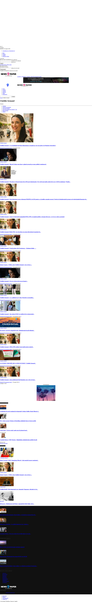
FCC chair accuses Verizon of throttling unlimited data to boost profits (18, 421)
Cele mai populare (6, 108)
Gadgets (4, 91)
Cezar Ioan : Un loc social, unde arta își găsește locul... (14, 430)
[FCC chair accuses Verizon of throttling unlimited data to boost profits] (3, 418)
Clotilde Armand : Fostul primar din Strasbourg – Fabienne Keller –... (18, 248)
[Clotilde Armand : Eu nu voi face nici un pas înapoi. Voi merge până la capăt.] (10, 277)
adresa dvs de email (15, 68)
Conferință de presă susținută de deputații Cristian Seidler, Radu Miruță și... (19, 411)
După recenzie (5, 110)
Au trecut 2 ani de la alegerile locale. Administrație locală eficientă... (17, 330)
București (2, 501)
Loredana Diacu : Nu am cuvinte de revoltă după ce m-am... (15, 533)
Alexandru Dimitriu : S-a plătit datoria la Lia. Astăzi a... (14, 524)
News (4, 88)
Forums (4, 54)
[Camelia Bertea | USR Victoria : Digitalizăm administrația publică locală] (3, 437)
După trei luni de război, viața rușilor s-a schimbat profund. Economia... (18, 566)
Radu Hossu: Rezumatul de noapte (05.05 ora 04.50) (13, 556)
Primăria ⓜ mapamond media (6, 147)
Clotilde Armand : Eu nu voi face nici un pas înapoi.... (14, 281)
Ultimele (4, 106)
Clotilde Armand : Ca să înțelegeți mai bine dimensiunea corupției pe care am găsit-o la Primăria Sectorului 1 (28, 145)
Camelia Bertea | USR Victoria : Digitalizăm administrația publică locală (18, 439)
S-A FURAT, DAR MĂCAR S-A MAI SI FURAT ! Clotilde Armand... (18, 363)
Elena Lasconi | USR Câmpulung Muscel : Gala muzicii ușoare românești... (19, 460)
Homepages (5, 94)
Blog (3, 53)
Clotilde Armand (3, 143)
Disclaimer (5, 595)
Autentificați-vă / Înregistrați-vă (9, 50)
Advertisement (5, 598)
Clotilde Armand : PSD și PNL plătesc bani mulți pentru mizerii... (17, 347)
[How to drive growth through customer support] (3, 544)
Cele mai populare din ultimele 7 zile (10, 109)
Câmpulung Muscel (4, 457)
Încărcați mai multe (4, 443)
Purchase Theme (6, 56)
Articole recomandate (7, 107)
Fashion (4, 89)
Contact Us (5, 599)
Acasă (1, 97)
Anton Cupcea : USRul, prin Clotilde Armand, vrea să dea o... (16, 264)
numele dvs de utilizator (16, 60)
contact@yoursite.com (10, 592)
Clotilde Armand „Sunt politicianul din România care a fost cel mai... (17, 379)
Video (4, 93)
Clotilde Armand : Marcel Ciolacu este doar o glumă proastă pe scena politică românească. (23, 164)
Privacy (4, 597)
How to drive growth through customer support (12, 547)
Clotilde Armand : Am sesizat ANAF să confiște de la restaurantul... (17, 314)
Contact (4, 55)
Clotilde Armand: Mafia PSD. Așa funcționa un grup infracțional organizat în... (20, 232)
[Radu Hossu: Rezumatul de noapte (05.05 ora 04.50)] (3, 554)
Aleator (4, 111)
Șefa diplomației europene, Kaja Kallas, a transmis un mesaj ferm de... (18, 514)
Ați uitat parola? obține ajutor (6, 64)
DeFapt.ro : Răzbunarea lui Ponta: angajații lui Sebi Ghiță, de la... (17, 503)
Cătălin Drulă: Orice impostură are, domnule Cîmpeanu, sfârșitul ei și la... (19, 489)
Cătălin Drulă (2, 486)
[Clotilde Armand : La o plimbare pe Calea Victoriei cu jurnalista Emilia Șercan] (10, 294)
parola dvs (14, 62)
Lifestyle (4, 92)
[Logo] (8, 86)
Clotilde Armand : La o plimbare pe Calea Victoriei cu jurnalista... (17, 297)
